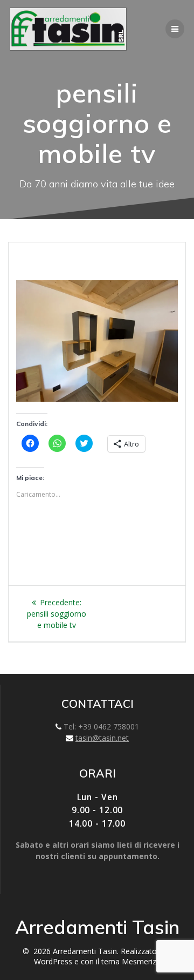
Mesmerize (141, 961)
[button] (68, 29)
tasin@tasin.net (102, 738)
